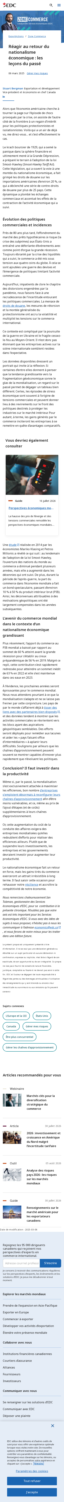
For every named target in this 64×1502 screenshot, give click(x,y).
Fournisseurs (11, 1374)
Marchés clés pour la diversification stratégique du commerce (41, 1102)
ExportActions (16, 36)
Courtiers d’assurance (17, 1361)
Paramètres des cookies (32, 1471)
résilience (31, 885)
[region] (32, 1461)
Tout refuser (32, 1481)
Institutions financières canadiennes (27, 1354)
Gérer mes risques (37, 1026)
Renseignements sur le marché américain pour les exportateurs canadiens (42, 1214)
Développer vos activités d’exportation (28, 1326)
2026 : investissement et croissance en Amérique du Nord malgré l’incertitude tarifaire (44, 1139)
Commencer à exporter (18, 1319)
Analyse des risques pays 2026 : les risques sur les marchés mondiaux (42, 1176)
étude (13, 545)
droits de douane (14, 306)
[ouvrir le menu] (59, 5)
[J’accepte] (52, 1425)
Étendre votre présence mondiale (25, 1333)
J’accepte (32, 1492)
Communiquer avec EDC (19, 1409)
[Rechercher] (51, 5)
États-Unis (42, 1016)
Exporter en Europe (16, 1312)
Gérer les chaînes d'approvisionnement (30, 1047)
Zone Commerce (37, 36)
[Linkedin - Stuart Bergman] (32, 96)
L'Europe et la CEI (16, 1016)
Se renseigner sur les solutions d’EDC (28, 1402)
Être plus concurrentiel (19, 1037)
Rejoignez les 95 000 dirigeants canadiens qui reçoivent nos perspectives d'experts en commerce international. (24, 1250)
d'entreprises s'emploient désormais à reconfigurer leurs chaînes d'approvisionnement (31, 794)
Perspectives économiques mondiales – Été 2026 (31, 508)
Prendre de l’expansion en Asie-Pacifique (30, 1305)
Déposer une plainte (16, 1416)
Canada (11, 1026)
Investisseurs (12, 1381)
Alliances (9, 1367)
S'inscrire (50, 1263)
